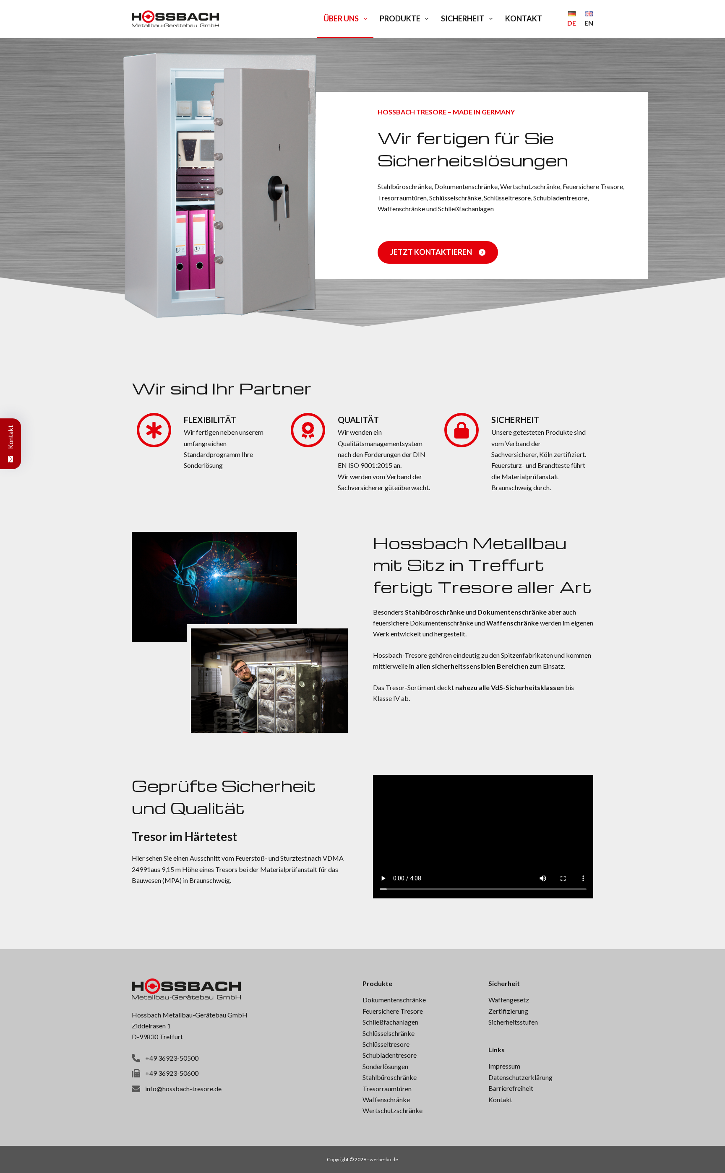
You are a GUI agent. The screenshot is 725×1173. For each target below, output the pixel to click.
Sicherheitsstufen (513, 1022)
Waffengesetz (508, 1000)
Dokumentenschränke (394, 1000)
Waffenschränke (386, 1099)
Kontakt (523, 18)
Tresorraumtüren (387, 1089)
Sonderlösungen (385, 1066)
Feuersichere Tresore (392, 1011)
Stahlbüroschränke (389, 1077)
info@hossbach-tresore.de (183, 1089)
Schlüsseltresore (385, 1044)
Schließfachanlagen (390, 1022)
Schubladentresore (389, 1055)
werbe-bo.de (384, 1159)
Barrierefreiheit (510, 1088)
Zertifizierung (508, 1011)
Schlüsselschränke (388, 1033)
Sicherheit (462, 18)
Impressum (504, 1066)
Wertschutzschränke (392, 1110)
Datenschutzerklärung (520, 1077)
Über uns (341, 18)
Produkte (400, 18)
